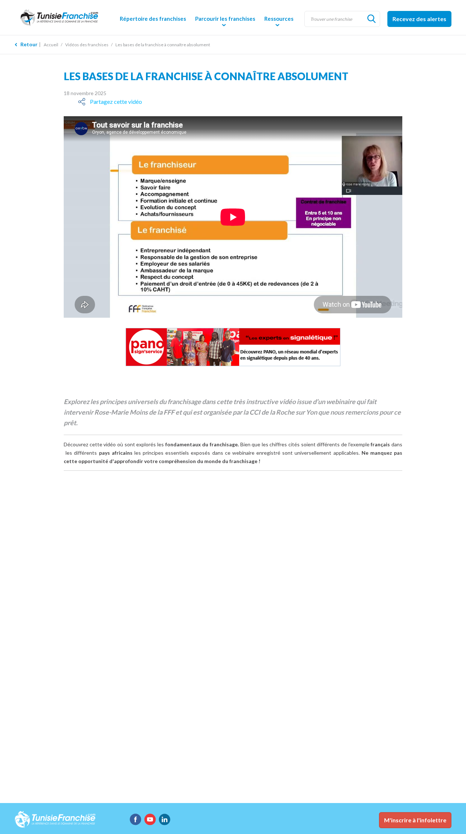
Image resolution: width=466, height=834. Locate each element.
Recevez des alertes (419, 18)
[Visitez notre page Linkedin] (164, 819)
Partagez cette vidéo (116, 101)
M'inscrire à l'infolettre (415, 820)
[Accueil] (65, 17)
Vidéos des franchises (86, 44)
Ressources (278, 18)
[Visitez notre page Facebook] (135, 819)
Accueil (51, 44)
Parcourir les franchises (225, 18)
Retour (28, 44)
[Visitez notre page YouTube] (150, 819)
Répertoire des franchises (153, 18)
